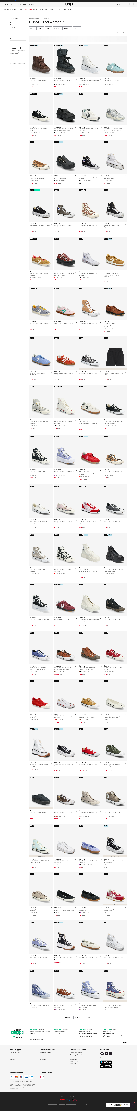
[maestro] (21, 1077)
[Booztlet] (68, 4)
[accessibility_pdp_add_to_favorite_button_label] (51, 79)
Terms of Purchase (52, 1104)
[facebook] (102, 1053)
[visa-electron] (26, 1077)
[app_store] (106, 1066)
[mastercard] (16, 1077)
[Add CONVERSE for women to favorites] (63, 22)
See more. (72, 1)
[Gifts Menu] (71, 9)
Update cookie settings (82, 1104)
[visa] (12, 1077)
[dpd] (42, 1077)
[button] (18, 34)
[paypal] (31, 1077)
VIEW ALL (125, 1042)
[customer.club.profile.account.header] (125, 4)
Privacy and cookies (71, 1104)
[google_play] (106, 1062)
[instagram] (106, 1053)
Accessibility (62, 1104)
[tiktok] (110, 1053)
